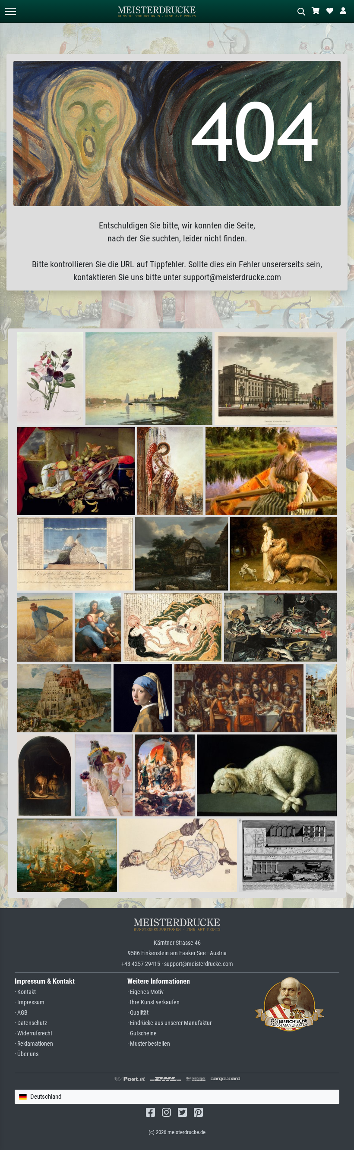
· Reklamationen (34, 1043)
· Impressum (29, 1002)
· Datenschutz (31, 1023)
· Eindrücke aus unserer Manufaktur (169, 1023)
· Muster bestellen (148, 1043)
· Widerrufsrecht (33, 1033)
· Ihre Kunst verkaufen (153, 1002)
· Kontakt (25, 992)
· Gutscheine (142, 1033)
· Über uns (26, 1054)
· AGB (21, 1012)
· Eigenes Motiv (145, 992)
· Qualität (138, 1012)
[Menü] (10, 11)
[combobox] (177, 1097)
